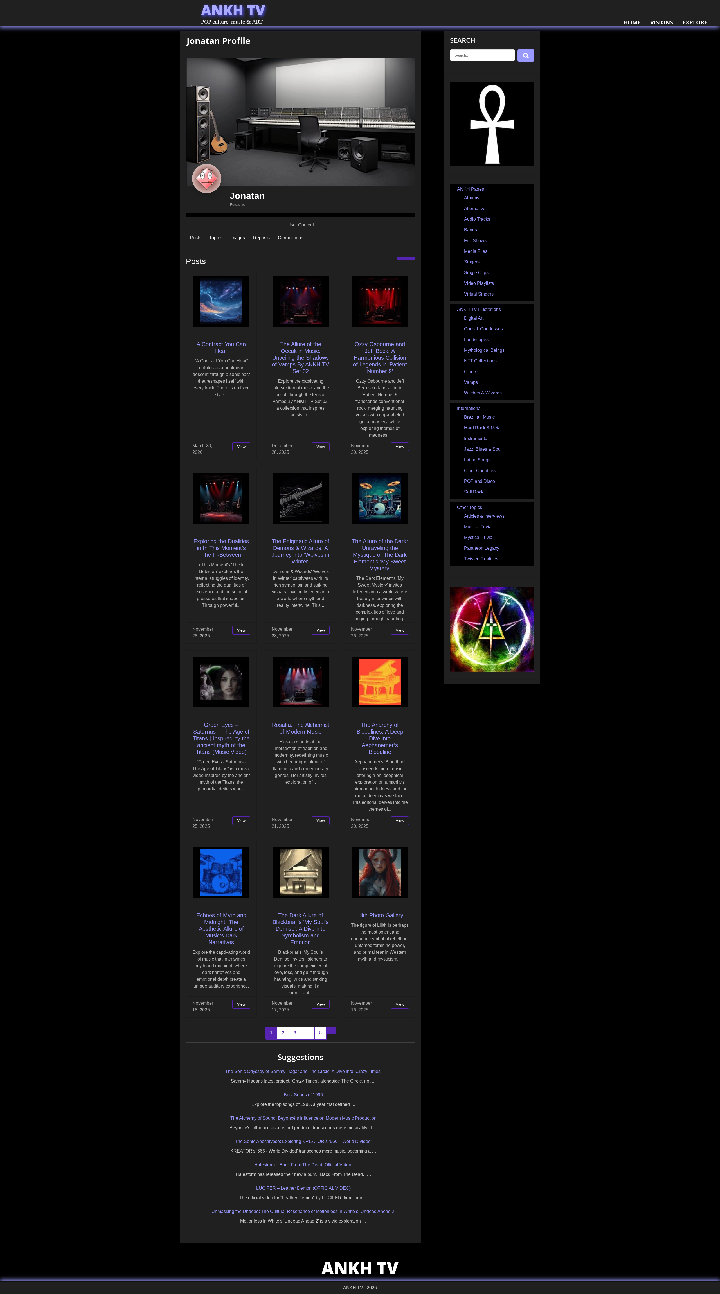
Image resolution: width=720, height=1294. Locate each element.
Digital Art (473, 318)
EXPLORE (695, 22)
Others (470, 371)
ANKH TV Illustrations (479, 309)
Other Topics (469, 507)
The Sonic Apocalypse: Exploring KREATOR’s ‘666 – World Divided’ (303, 1141)
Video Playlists (479, 283)
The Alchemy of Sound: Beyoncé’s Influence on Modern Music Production (303, 1118)
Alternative (474, 208)
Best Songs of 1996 (303, 1094)
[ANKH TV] (492, 165)
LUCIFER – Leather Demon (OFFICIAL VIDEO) (303, 1188)
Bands (470, 229)
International (469, 408)
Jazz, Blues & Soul (483, 449)
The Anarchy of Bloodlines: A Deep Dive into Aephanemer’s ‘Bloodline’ (380, 738)
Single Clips (476, 272)
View (241, 446)
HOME (632, 22)
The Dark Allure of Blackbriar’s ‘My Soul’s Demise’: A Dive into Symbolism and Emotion (300, 928)
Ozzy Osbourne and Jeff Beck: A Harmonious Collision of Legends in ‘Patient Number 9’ (380, 357)
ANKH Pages (470, 189)
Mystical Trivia (478, 537)
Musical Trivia (478, 526)
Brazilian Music (479, 417)
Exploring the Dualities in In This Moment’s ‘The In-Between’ (221, 548)
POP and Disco (479, 481)
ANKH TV (233, 10)
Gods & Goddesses (483, 328)
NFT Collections (480, 361)
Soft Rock (473, 492)
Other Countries (480, 470)
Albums (471, 197)
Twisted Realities (481, 558)
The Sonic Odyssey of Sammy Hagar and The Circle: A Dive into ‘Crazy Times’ (303, 1071)
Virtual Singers (479, 294)
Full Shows (475, 240)
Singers (472, 262)
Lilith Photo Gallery (379, 915)
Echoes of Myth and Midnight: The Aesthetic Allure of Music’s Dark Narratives (221, 928)
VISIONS (661, 22)
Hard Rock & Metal (483, 427)
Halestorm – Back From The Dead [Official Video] (303, 1164)
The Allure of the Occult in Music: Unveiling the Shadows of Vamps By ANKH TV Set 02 (300, 357)
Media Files (475, 251)
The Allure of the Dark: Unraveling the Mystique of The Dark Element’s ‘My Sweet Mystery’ (380, 554)
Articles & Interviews (484, 516)
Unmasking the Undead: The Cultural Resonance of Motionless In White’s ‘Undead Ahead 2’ (303, 1211)
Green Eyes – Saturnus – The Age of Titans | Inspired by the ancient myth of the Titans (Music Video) (221, 738)
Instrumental (476, 438)
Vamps (471, 382)
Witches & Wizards (483, 393)
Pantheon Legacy (481, 548)
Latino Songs (477, 459)
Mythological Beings (484, 350)
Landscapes (476, 339)
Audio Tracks (477, 219)
